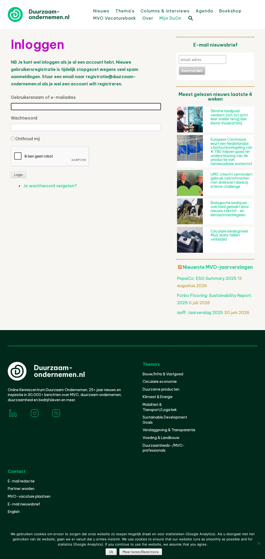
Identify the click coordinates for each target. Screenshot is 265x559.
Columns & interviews (165, 10)
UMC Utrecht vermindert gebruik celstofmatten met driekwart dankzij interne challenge (232, 180)
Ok (111, 552)
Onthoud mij (27, 138)
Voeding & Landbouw (161, 437)
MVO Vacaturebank (114, 18)
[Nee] (258, 543)
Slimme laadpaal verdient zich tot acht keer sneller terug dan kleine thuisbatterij (229, 117)
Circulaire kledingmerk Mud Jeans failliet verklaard (229, 235)
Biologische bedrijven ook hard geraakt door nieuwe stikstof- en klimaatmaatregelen (230, 208)
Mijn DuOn (170, 18)
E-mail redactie (21, 481)
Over (147, 18)
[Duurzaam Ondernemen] (46, 14)
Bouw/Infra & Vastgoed (163, 374)
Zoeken (190, 17)
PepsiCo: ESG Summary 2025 (207, 278)
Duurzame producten (161, 389)
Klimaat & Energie (158, 396)
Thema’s (124, 10)
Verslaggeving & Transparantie (169, 430)
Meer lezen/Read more (141, 552)
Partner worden (21, 488)
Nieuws (101, 10)
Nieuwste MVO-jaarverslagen (218, 267)
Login (18, 175)
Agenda (204, 10)
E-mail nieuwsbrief (24, 504)
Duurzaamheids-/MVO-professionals (164, 448)
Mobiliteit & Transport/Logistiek (160, 407)
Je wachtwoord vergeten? (50, 185)
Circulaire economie (160, 381)
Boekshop (230, 10)
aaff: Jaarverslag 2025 (200, 312)
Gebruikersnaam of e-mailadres (43, 97)
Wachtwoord (24, 118)
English (14, 511)
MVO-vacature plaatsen (29, 496)
